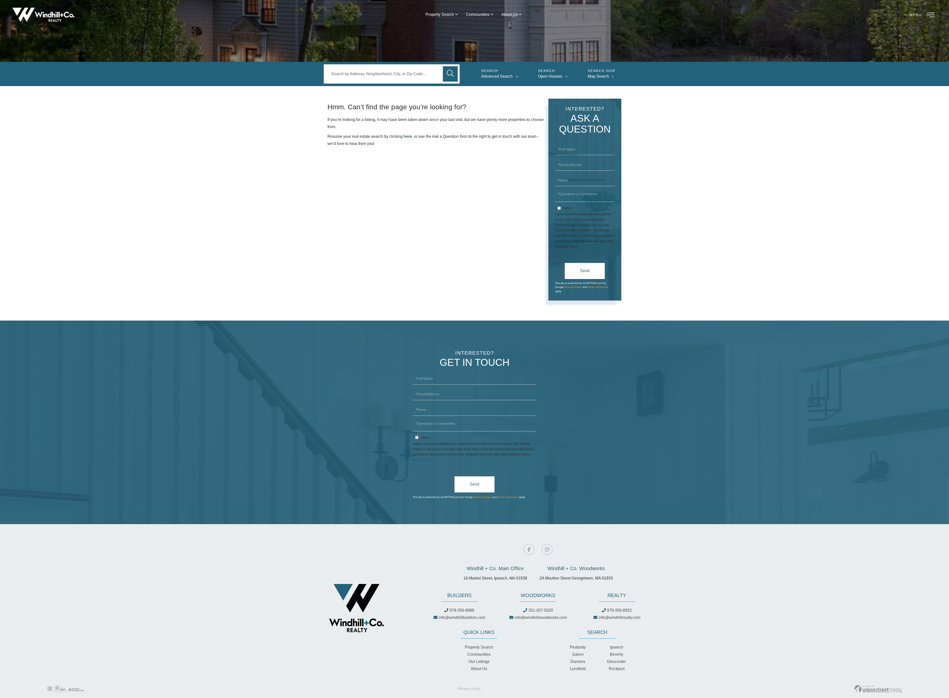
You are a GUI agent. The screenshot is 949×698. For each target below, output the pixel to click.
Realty (616, 595)
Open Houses (550, 76)
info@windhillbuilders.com (462, 617)
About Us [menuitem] (509, 14)
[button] (450, 74)
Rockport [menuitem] (617, 669)
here (408, 136)
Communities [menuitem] (477, 14)
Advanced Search (497, 76)
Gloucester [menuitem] (616, 661)
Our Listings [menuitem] (479, 661)
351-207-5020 (540, 610)
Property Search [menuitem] (440, 14)
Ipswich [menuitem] (616, 647)
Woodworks (538, 595)
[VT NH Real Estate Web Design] (878, 689)
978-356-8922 (619, 610)
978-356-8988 (462, 610)
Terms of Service (598, 287)
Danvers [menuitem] (577, 661)
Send (584, 271)
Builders (459, 595)
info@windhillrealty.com (619, 617)
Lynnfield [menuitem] (578, 669)
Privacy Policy (589, 246)
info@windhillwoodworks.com (541, 617)
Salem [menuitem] (577, 654)
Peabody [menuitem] (578, 647)
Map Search (598, 76)
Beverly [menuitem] (616, 654)
